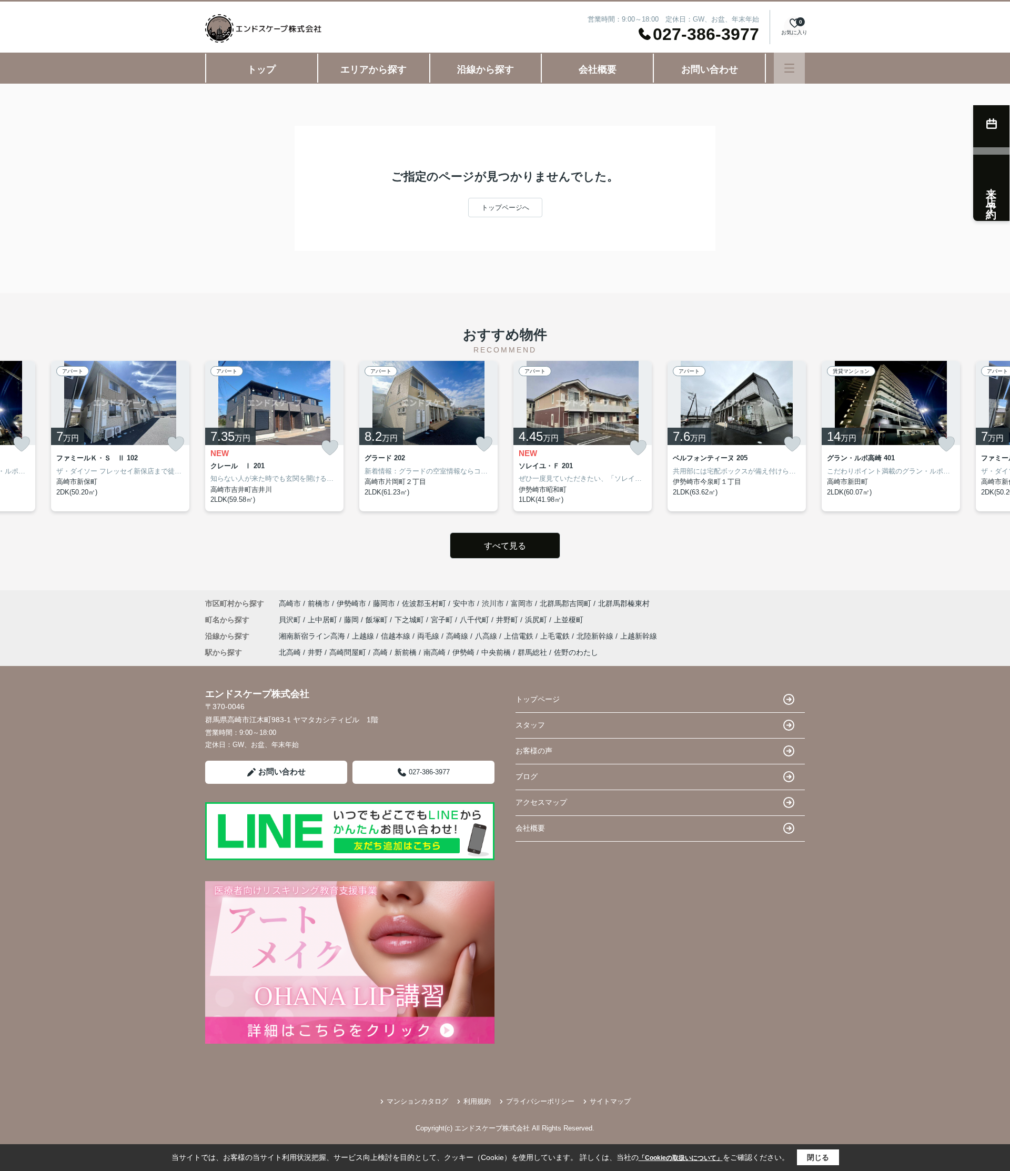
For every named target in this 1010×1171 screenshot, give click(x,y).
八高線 (487, 636)
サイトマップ (610, 1101)
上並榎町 (568, 619)
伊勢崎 (463, 652)
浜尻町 (537, 619)
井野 (315, 652)
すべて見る (505, 545)
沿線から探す (485, 69)
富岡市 (522, 603)
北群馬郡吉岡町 (565, 603)
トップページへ (505, 207)
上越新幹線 (638, 636)
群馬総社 (532, 652)
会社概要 (598, 69)
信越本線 (396, 636)
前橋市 (319, 603)
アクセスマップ (541, 802)
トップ (261, 69)
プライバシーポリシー (540, 1101)
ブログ (527, 776)
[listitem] (274, 436)
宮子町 (443, 619)
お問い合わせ (709, 69)
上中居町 (323, 619)
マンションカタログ (417, 1101)
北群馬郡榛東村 (624, 603)
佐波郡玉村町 (424, 603)
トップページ (538, 699)
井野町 (508, 619)
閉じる (818, 1157)
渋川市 (493, 603)
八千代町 (475, 619)
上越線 (364, 636)
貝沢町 (291, 619)
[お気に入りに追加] (21, 444)
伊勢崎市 (351, 603)
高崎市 (290, 603)
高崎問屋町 (347, 652)
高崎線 (458, 636)
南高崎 (434, 652)
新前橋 (406, 652)
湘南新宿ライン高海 (313, 636)
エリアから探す (373, 69)
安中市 (464, 603)
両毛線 (429, 636)
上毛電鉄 (556, 636)
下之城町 (410, 619)
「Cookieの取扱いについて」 (681, 1158)
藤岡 (352, 619)
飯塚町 (378, 619)
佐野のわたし (576, 652)
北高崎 (290, 652)
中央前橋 (496, 652)
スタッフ (530, 725)
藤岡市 (384, 603)
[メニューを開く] (789, 68)
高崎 (380, 652)
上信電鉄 (520, 636)
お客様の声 (534, 750)
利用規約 (477, 1101)
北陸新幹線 (596, 636)
